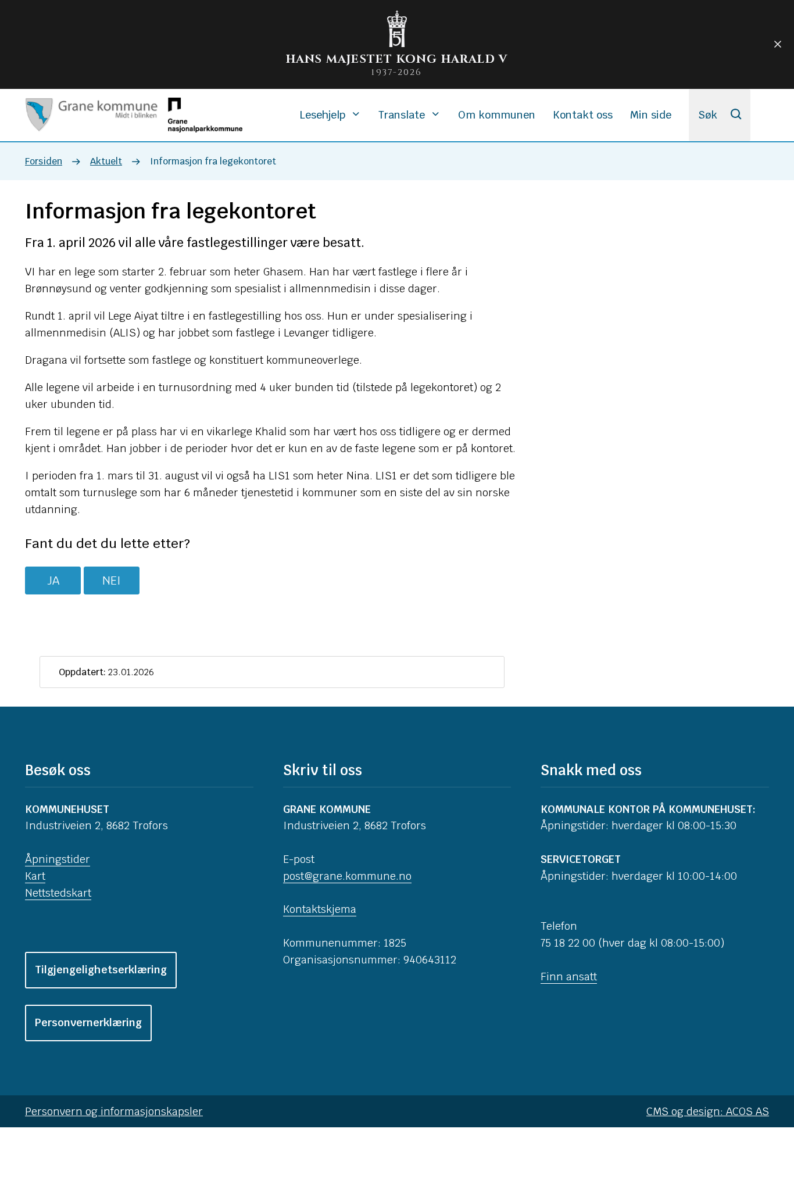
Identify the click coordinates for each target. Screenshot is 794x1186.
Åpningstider (57, 859)
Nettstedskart (58, 893)
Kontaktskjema (319, 909)
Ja (53, 580)
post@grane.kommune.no (347, 876)
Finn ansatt (569, 976)
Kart (35, 876)
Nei (111, 580)
